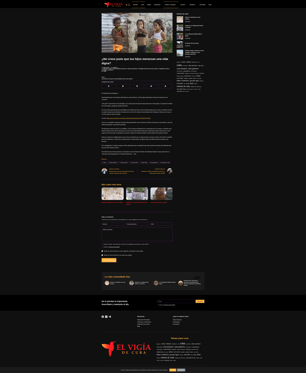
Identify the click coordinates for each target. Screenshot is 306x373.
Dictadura (202, 73)
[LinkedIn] (137, 86)
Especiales (157, 4)
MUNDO (195, 83)
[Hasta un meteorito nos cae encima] (113, 193)
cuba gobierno (193, 68)
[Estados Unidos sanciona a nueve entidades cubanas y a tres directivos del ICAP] (180, 53)
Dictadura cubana (180, 76)
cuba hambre (134, 162)
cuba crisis (201, 65)
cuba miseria (179, 71)
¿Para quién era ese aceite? (158, 202)
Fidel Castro (199, 78)
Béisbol (189, 62)
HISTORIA (180, 83)
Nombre (105, 224)
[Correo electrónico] (165, 86)
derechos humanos (194, 73)
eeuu (198, 76)
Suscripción (176, 324)
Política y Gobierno (159, 68)
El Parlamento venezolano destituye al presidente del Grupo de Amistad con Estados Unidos (192, 283)
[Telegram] (110, 317)
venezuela (179, 91)
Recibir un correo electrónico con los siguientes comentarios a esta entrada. (123, 251)
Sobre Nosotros (177, 319)
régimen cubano (190, 89)
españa (186, 78)
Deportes (192, 4)
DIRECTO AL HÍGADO (127, 68)
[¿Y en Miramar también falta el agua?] (180, 36)
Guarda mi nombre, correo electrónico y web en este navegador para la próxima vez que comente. (126, 244)
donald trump (187, 76)
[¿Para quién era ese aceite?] (161, 193)
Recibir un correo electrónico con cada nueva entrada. (118, 255)
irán (184, 83)
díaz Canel (194, 76)
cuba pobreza (154, 162)
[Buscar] (129, 5)
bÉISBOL (183, 62)
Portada (135, 4)
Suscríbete (200, 301)
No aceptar (181, 370)
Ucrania (198, 89)
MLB (191, 83)
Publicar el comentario (109, 260)
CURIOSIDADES (181, 73)
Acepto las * (112, 247)
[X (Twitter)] (123, 86)
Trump (195, 89)
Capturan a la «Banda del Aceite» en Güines (141, 283)
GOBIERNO (185, 81)
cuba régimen (194, 71)
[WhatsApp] (151, 86)
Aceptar (173, 370)
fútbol (179, 81)
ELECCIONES (180, 78)
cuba (104, 162)
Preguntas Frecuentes (143, 324)
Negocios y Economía (138, 68)
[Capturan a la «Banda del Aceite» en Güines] (137, 193)
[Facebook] (109, 86)
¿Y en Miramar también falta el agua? (167, 283)
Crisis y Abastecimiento (114, 68)
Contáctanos (176, 322)
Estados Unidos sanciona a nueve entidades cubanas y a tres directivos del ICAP (194, 52)
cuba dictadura (113, 162)
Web (152, 224)
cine (198, 62)
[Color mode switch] (126, 5)
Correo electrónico (132, 224)
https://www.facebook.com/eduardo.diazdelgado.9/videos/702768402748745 (128, 118)
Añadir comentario (108, 229)
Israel (187, 83)
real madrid (179, 89)
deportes (187, 73)
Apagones (179, 62)
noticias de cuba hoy (196, 86)
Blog (210, 4)
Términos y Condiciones (144, 322)
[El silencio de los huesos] (180, 44)
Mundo (149, 4)
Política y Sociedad (170, 4)
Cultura (182, 4)
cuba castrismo (192, 65)
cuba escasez (124, 162)
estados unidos (192, 78)
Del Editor (202, 4)
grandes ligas (194, 81)
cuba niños (144, 162)
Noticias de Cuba (148, 68)
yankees (187, 91)
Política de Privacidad (143, 319)
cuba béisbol (184, 65)
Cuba (142, 4)
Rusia (184, 89)
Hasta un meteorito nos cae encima (112, 202)
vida (184, 91)
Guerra (201, 80)
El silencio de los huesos (192, 43)
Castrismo (194, 62)
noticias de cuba (165, 162)
